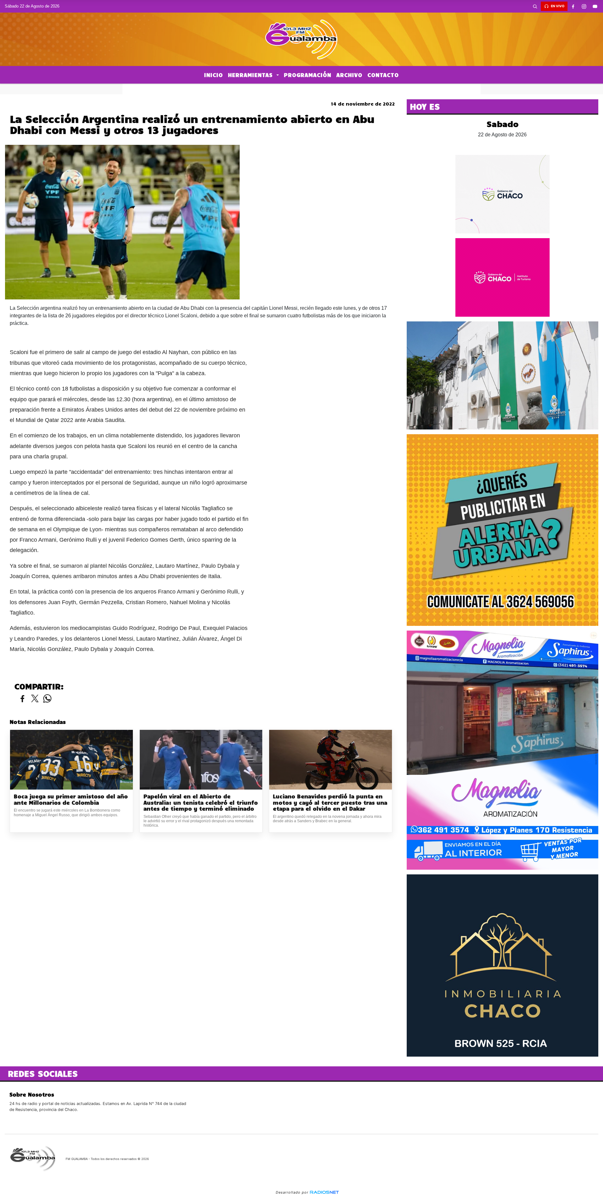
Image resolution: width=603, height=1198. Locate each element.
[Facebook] (573, 6)
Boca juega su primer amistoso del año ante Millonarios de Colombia (71, 799)
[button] (535, 6)
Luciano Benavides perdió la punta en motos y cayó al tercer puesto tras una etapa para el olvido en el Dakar (330, 802)
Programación (307, 75)
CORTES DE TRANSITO (301, 88)
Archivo (349, 75)
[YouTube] (595, 6)
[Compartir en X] (35, 699)
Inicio (213, 75)
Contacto (383, 75)
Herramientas (251, 75)
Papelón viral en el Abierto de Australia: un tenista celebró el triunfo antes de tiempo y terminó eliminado (201, 802)
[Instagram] (584, 6)
